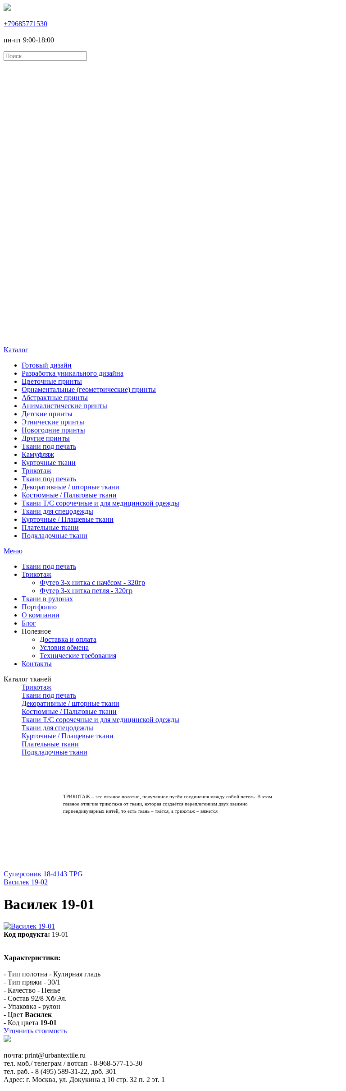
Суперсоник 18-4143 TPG (43, 874)
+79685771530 (25, 24)
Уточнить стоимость (35, 1031)
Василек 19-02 (26, 882)
